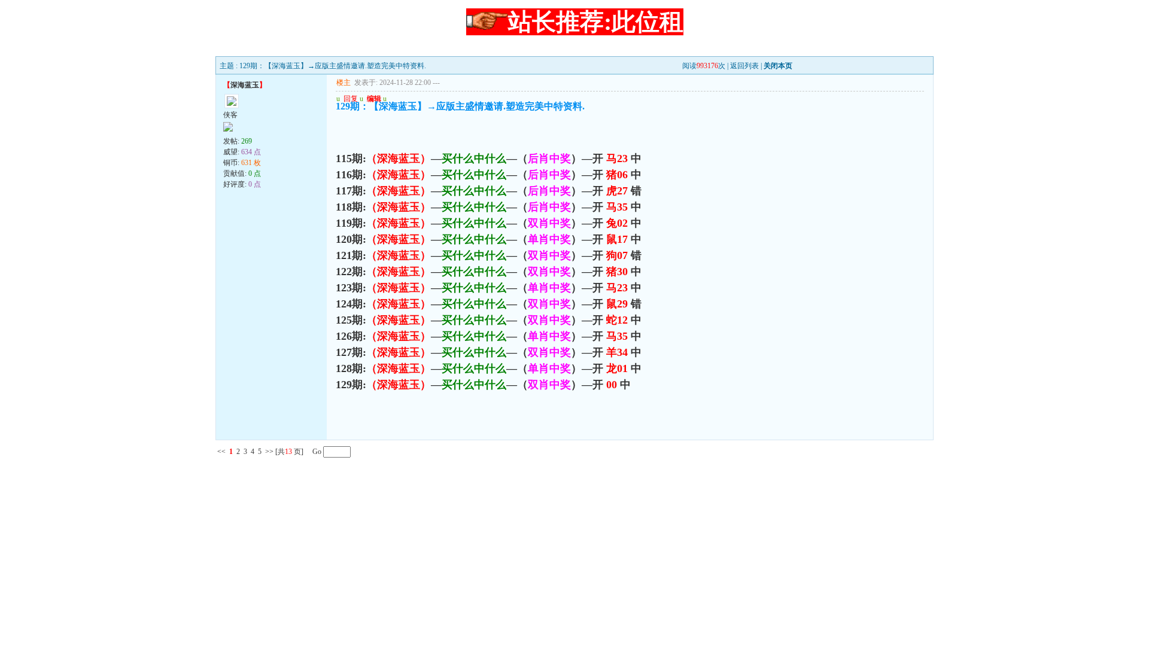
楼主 (343, 82)
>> (269, 451)
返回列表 (744, 66)
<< (221, 451)
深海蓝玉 (244, 85)
